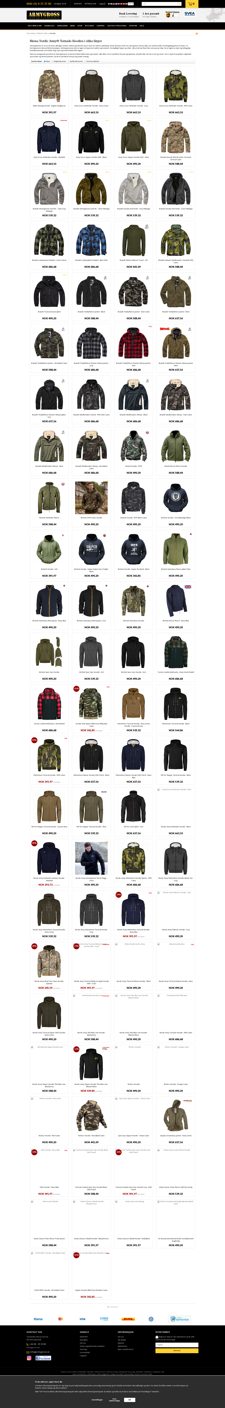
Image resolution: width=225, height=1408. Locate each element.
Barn (72, 25)
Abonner (177, 1350)
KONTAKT (78, 3)
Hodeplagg (49, 25)
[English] (111, 3)
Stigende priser (60, 61)
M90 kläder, (90, 1372)
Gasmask (144, 1374)
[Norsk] (119, 3)
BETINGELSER (90, 3)
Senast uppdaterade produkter (92, 1346)
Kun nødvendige (114, 1400)
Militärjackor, (157, 1372)
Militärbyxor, (148, 1372)
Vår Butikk (122, 1340)
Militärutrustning (111, 1372)
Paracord (137, 1374)
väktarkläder (139, 1372)
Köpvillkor (84, 1340)
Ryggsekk (89, 25)
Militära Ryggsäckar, (103, 1374)
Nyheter (133, 25)
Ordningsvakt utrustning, (126, 1372)
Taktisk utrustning (117, 25)
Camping (101, 25)
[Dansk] (121, 3)
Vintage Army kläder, (117, 1374)
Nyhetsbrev (122, 1346)
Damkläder (62, 25)
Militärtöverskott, (100, 1372)
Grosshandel (85, 1352)
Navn (48, 61)
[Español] (124, 3)
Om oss (83, 1343)
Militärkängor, (92, 1374)
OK (129, 1400)
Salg (142, 25)
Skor (79, 25)
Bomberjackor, (82, 1374)
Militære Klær (35, 25)
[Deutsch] (114, 3)
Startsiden (31, 33)
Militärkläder (82, 1372)
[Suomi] (116, 3)
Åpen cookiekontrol (125, 1349)
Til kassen (114, 1307)
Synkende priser (76, 61)
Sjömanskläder (129, 1374)
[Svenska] (109, 3)
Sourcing (83, 1349)
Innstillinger (97, 1400)
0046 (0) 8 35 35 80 (39, 4)
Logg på (102, 3)
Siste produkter (93, 61)
